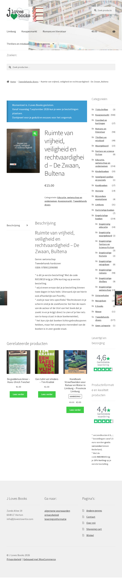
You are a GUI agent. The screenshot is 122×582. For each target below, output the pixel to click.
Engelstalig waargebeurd (105, 234)
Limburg (11, 31)
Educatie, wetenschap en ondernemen (102, 163)
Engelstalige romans (105, 271)
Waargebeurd (101, 145)
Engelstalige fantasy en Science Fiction (106, 244)
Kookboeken (101, 185)
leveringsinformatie (55, 519)
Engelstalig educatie (104, 226)
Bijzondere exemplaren (101, 198)
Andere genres (42, 43)
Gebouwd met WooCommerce (39, 559)
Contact (90, 516)
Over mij (90, 522)
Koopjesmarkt (29, 31)
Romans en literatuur (54, 31)
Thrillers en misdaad (18, 43)
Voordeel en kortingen (101, 122)
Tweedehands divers (28, 81)
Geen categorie (102, 325)
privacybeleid (51, 514)
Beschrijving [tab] (13, 225)
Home (13, 81)
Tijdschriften (101, 109)
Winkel (90, 535)
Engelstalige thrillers (105, 280)
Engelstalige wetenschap (105, 288)
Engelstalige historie (105, 254)
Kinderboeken (102, 171)
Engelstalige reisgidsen (105, 263)
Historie (99, 190)
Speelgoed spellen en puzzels (104, 178)
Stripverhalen (102, 295)
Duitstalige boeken (104, 210)
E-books (99, 306)
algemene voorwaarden (57, 510)
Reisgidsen (100, 300)
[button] (34, 133)
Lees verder (18, 394)
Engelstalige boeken (101, 217)
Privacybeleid (14, 559)
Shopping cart (94, 529)
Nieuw (98, 311)
